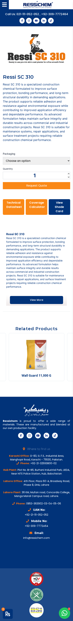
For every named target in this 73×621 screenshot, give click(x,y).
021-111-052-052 (28, 14)
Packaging (9, 153)
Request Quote (36, 186)
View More (36, 300)
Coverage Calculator (37, 205)
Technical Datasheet (14, 205)
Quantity (8, 168)
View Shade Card (59, 207)
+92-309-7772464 (54, 14)
